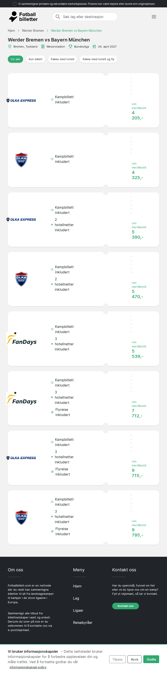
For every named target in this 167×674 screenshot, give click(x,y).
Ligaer (78, 610)
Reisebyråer (82, 622)
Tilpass (117, 659)
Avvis (134, 659)
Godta (151, 659)
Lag (76, 598)
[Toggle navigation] (154, 16)
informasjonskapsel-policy (28, 667)
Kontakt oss (126, 606)
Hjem (77, 586)
